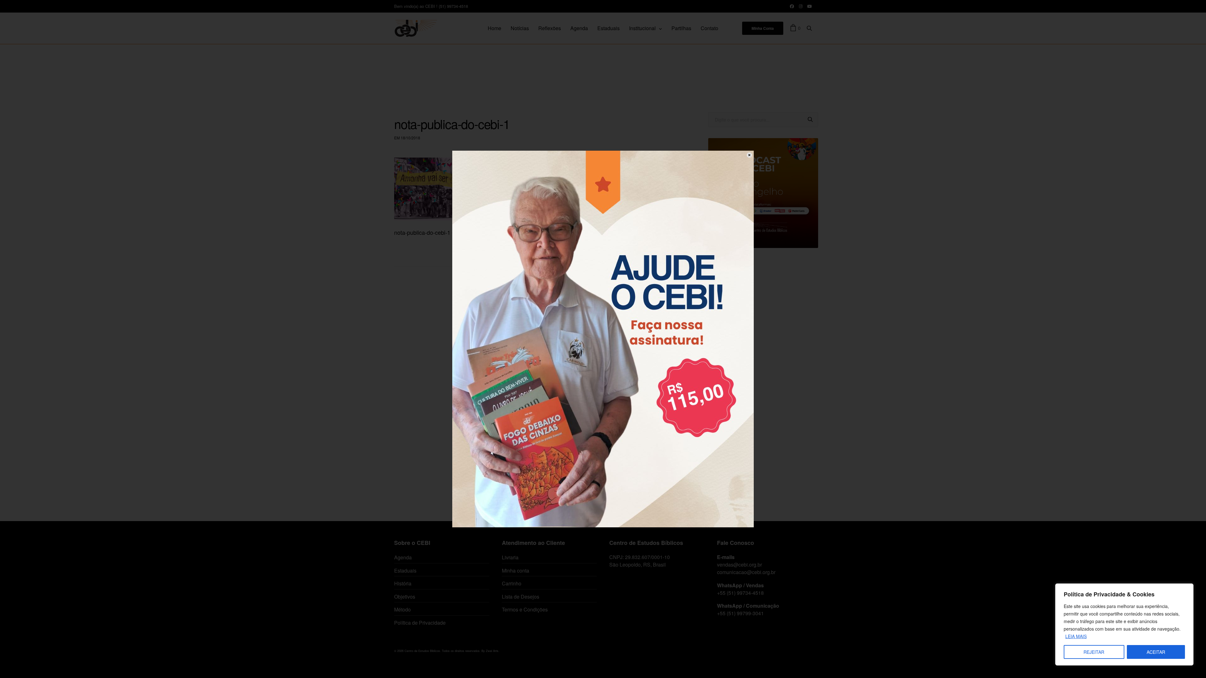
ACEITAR (1156, 652)
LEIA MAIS (1076, 636)
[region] (1124, 624)
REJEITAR (1094, 652)
